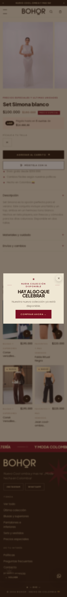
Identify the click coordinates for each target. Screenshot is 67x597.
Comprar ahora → (33, 314)
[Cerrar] (59, 278)
